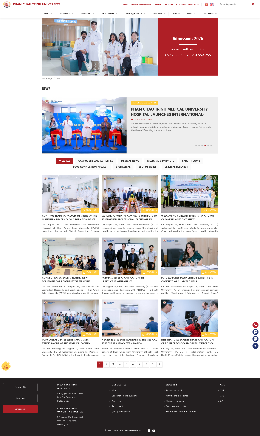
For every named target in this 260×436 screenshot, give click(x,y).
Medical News (130, 161)
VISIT (125, 5)
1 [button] (196, 145)
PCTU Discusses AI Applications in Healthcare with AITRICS (123, 280)
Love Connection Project (90, 167)
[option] (130, 125)
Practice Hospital (174, 391)
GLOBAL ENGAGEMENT (141, 5)
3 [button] (202, 145)
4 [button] (205, 145)
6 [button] (211, 145)
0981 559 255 (200, 55)
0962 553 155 (175, 55)
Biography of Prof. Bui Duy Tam (181, 412)
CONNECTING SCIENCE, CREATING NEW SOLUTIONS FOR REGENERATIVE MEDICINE (66, 280)
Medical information (175, 401)
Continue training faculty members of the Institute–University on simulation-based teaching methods (69, 218)
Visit (114, 391)
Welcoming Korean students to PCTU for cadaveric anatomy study (188, 218)
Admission (116, 401)
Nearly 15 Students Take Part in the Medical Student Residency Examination (129, 342)
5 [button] (208, 145)
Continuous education (176, 406)
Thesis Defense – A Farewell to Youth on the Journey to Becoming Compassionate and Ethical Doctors (170, 112)
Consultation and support (124, 396)
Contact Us (20, 387)
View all (64, 161)
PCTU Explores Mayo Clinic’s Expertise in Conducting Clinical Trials (187, 280)
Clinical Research (176, 167)
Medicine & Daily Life (160, 161)
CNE (222, 396)
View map (20, 398)
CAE (222, 401)
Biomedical (123, 167)
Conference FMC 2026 (187, 5)
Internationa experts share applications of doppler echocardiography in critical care (188, 342)
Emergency (20, 409)
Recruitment (117, 406)
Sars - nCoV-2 (191, 161)
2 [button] (199, 145)
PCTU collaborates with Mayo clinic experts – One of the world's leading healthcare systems (66, 342)
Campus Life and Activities (95, 161)
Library (158, 5)
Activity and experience (177, 396)
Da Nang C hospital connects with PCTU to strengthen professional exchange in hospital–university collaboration (129, 218)
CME (222, 391)
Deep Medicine (147, 167)
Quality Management (121, 412)
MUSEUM (169, 5)
